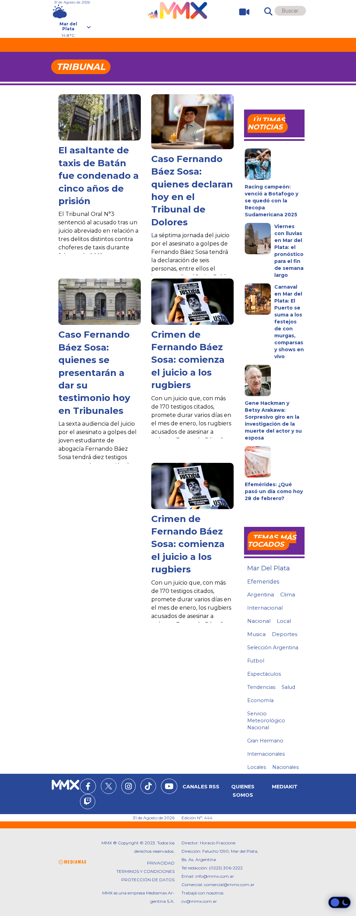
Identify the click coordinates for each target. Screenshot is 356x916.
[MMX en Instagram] (128, 787)
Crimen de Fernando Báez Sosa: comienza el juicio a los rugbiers (188, 360)
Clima (287, 594)
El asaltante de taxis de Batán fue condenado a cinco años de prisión (98, 176)
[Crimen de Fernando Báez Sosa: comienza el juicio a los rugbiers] (192, 302)
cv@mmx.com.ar (199, 901)
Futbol (255, 661)
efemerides (263, 581)
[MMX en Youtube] (169, 787)
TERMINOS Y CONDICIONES (145, 871)
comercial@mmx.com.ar (229, 884)
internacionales (266, 754)
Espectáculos (264, 674)
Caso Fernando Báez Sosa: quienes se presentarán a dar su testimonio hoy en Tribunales (94, 372)
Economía (260, 700)
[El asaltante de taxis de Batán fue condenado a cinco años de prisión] (99, 117)
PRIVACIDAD (161, 863)
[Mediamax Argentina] (72, 862)
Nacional (258, 621)
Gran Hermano (265, 741)
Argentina (260, 594)
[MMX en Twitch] (87, 803)
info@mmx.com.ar (214, 876)
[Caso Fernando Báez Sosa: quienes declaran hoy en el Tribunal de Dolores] (192, 121)
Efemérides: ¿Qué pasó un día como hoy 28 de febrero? (274, 491)
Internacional (265, 607)
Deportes (284, 634)
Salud (288, 687)
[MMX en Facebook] (88, 787)
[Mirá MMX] (241, 12)
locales (256, 767)
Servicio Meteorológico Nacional (266, 720)
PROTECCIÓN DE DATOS (148, 879)
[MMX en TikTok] (148, 786)
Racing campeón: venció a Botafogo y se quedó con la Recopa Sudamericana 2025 (271, 201)
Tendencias (261, 687)
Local (284, 621)
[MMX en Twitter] (108, 786)
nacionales (285, 767)
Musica (256, 634)
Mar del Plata (268, 568)
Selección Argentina (272, 647)
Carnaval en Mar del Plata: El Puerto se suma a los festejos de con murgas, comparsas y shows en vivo (289, 322)
